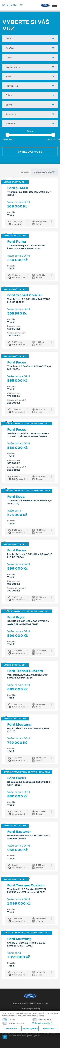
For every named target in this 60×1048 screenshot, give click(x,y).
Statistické (44, 1019)
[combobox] (30, 38)
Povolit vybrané (30, 1028)
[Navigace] (54, 5)
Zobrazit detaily (41, 1023)
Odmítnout (11, 1028)
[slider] (8, 135)
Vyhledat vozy (30, 152)
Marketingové (16, 1023)
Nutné (11, 1019)
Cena (30, 131)
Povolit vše (48, 1028)
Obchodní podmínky (30, 1008)
